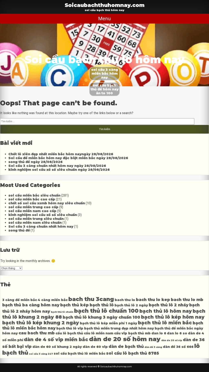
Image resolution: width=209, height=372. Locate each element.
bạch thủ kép (74, 304)
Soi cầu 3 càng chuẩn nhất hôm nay (40, 226)
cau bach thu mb (37, 332)
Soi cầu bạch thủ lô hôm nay (105, 59)
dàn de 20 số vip (171, 340)
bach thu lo (125, 300)
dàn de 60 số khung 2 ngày (57, 347)
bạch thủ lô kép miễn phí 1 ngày (108, 323)
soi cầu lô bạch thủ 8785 (132, 353)
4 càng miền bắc (53, 300)
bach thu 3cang (91, 299)
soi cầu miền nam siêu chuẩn (35, 223)
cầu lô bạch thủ (69, 333)
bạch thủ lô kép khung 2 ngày (40, 323)
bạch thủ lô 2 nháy (168, 304)
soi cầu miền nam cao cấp (32, 211)
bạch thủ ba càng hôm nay (30, 304)
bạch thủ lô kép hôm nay (173, 317)
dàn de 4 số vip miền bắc (56, 339)
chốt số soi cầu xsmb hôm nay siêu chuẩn (46, 203)
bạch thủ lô (102, 304)
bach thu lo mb (187, 299)
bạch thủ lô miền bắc (165, 323)
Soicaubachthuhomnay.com (105, 5)
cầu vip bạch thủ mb (132, 333)
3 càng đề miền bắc (19, 300)
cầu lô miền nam (98, 333)
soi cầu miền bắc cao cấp (31, 199)
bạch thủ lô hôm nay (165, 311)
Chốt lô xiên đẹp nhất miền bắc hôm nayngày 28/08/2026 (60, 154)
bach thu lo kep (153, 299)
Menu (104, 18)
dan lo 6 (158, 333)
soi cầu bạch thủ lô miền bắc (79, 353)
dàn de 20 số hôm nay (124, 339)
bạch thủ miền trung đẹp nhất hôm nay (119, 328)
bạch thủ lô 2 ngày (131, 305)
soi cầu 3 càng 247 (41, 354)
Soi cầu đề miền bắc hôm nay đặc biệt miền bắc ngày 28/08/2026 (68, 158)
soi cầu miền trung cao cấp (33, 207)
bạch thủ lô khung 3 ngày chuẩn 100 (101, 317)
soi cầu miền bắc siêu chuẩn (34, 195)
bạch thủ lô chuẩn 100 (106, 310)
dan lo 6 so (177, 333)
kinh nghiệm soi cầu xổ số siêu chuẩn (42, 215)
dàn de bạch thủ (126, 346)
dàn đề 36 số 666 (178, 347)
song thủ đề (19, 230)
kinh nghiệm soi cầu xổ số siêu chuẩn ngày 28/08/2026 (59, 170)
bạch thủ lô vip (69, 328)
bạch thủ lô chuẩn (62, 312)
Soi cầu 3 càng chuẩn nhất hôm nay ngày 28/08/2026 (57, 166)
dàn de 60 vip (95, 347)
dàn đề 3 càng (153, 347)
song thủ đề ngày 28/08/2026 (35, 162)
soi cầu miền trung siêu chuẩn (36, 219)
